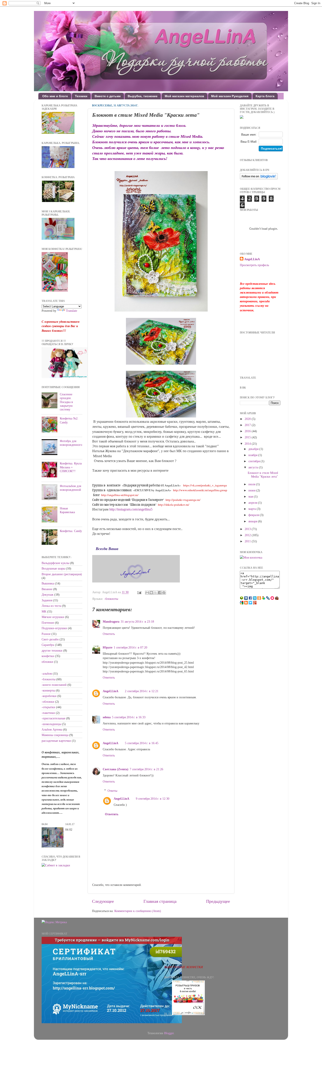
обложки (47, 661)
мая (251, 496)
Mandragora (111, 621)
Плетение (48, 622)
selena (107, 717)
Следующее (103, 901)
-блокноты (111, 598)
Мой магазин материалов (184, 96)
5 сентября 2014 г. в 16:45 (141, 743)
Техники (81, 96)
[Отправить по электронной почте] (147, 592)
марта (252, 509)
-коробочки (49, 696)
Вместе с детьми (108, 96)
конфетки (48, 656)
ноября (253, 455)
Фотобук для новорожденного (71, 442)
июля (252, 484)
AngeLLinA (110, 691)
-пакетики (48, 713)
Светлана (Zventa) (115, 769)
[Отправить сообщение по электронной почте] (139, 592)
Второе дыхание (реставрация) (62, 574)
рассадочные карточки (56, 740)
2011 (248, 541)
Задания (47, 600)
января (253, 521)
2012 (248, 535)
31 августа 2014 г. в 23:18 (137, 621)
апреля (253, 502)
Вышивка (48, 583)
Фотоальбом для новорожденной (70, 487)
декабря (253, 449)
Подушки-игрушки (54, 628)
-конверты (48, 690)
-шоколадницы (51, 724)
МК (44, 611)
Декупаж (47, 594)
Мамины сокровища (55, 735)
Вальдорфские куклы (55, 563)
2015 (248, 437)
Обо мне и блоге (55, 96)
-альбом (47, 673)
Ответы (112, 790)
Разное (46, 634)
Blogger (169, 1033)
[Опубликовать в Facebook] (159, 592)
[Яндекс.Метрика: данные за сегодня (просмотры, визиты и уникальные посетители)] (54, 922)
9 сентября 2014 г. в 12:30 (152, 798)
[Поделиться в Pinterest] (164, 592)
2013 (248, 529)
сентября (254, 461)
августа (253, 467)
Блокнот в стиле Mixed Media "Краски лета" (263, 474)
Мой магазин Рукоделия (229, 96)
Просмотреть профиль (254, 265)
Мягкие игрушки (53, 617)
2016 (248, 431)
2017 (248, 425)
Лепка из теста (51, 605)
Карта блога (265, 96)
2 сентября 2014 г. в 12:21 (141, 691)
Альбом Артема (52, 729)
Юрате (107, 647)
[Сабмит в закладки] (56, 865)
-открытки (48, 707)
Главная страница (160, 901)
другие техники (52, 650)
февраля (254, 515)
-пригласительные (53, 718)
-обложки (48, 701)
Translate (71, 310)
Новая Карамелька (67, 510)
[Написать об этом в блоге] (151, 592)
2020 (248, 419)
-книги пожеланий (54, 684)
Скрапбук (48, 645)
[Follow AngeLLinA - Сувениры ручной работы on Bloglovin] (259, 178)
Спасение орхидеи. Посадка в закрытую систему (66, 401)
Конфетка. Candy (71, 531)
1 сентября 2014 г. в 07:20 (130, 647)
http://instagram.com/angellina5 (130, 509)
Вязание (47, 589)
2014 (248, 443)
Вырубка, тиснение (142, 96)
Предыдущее (218, 901)
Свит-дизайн (50, 639)
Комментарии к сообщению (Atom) (137, 911)
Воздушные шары (53, 568)
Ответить (109, 634)
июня (252, 490)
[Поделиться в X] (155, 592)
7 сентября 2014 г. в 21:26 (146, 769)
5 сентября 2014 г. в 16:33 (128, 717)
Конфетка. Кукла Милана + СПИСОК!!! (71, 467)
